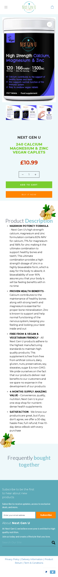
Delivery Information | (33, 559)
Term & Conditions (33, 563)
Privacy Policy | (13, 559)
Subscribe (46, 515)
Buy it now (29, 194)
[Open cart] (52, 7)
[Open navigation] (5, 7)
